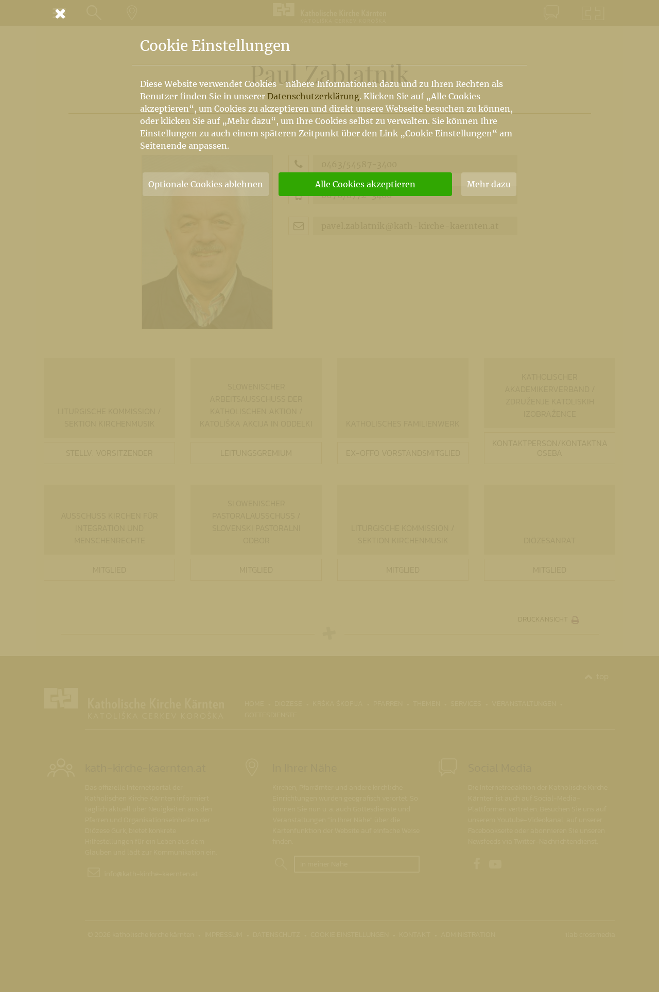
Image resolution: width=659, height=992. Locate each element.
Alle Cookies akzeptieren (365, 184)
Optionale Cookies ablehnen (205, 184)
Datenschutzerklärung (313, 96)
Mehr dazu (489, 184)
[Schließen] (329, 13)
